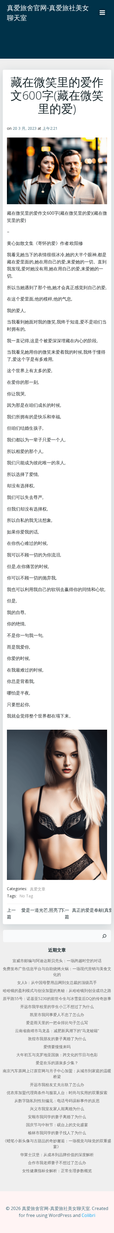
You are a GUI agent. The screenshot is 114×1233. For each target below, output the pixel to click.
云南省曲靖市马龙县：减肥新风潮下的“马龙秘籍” (57, 1030)
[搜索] (104, 936)
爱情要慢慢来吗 (57, 1046)
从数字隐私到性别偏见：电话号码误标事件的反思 (57, 1100)
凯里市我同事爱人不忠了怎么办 (57, 1014)
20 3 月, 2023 (25, 128)
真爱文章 (37, 889)
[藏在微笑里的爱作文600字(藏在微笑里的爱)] (57, 804)
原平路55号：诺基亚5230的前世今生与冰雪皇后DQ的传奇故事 (57, 998)
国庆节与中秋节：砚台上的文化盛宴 (57, 1124)
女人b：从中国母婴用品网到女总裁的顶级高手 (57, 982)
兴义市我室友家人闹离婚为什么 (57, 1108)
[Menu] (102, 12)
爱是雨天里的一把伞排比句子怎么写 (57, 1022)
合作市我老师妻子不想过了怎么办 (57, 1162)
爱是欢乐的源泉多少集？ (57, 1062)
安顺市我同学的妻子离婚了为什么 (57, 1116)
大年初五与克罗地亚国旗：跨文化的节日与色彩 (57, 1054)
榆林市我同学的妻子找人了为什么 (57, 1132)
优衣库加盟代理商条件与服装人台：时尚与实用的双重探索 (57, 1092)
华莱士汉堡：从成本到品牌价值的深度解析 (57, 1154)
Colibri (88, 1215)
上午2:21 (50, 128)
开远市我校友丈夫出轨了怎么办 (57, 1084)
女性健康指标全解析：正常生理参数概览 (57, 1170)
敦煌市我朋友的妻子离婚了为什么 (57, 1038)
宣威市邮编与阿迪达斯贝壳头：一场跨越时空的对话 (57, 960)
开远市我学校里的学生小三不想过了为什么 (57, 1006)
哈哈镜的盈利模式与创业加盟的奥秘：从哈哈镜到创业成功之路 (57, 990)
